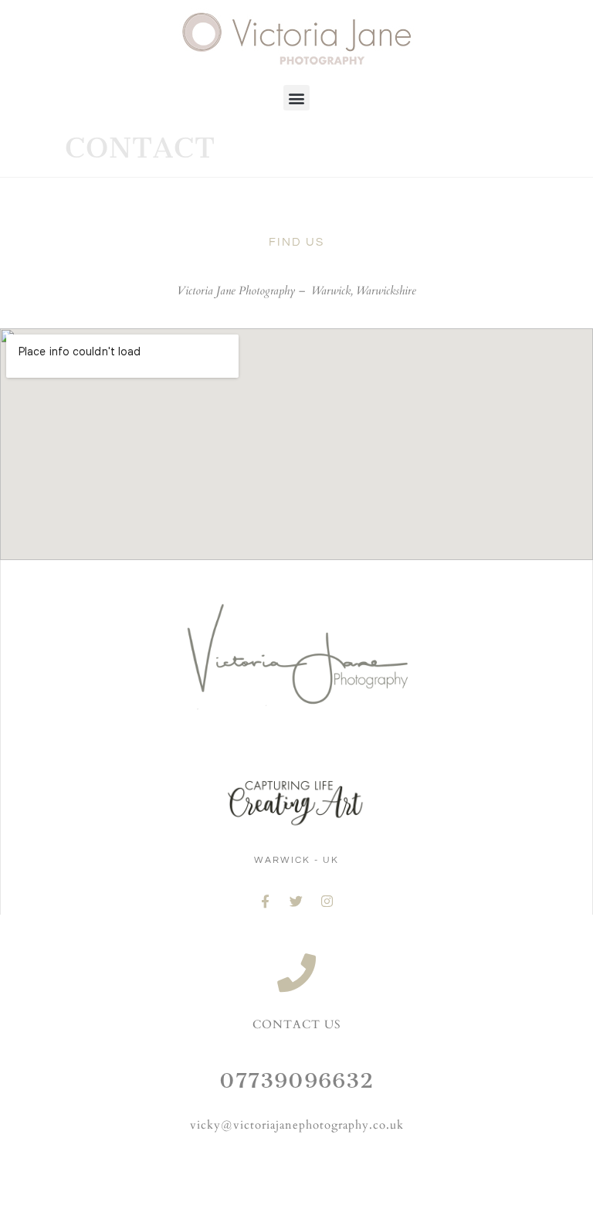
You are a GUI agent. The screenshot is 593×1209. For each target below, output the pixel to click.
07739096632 (296, 1080)
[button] (296, 97)
